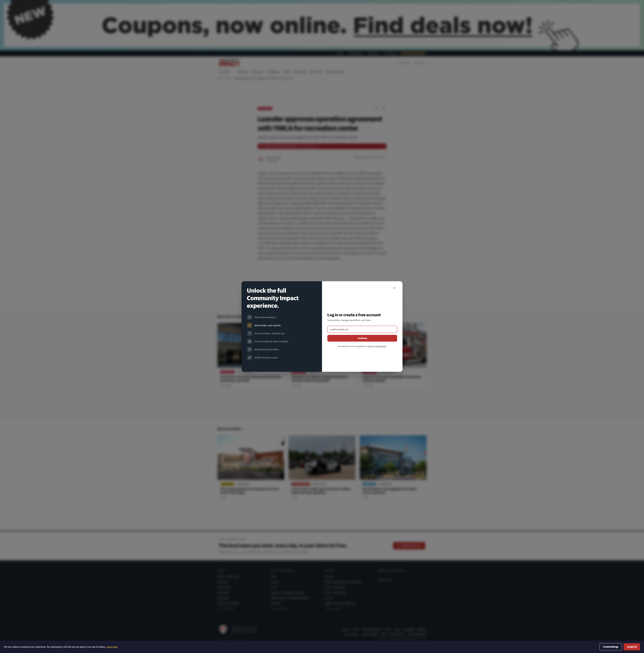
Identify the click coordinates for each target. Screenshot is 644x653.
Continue (362, 338)
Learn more (112, 646)
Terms (370, 346)
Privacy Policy (381, 346)
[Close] (394, 288)
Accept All (632, 646)
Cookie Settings (610, 646)
